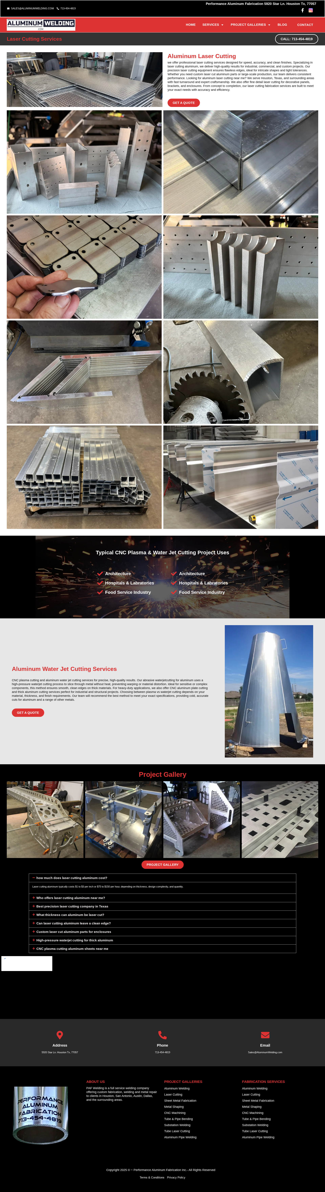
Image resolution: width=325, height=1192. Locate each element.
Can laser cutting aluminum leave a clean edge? (73, 923)
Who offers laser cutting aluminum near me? (70, 898)
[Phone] (162, 1035)
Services (210, 24)
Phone (162, 1045)
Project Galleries (248, 24)
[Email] (265, 1035)
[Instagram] (311, 10)
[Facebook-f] (302, 10)
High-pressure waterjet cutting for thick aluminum (74, 940)
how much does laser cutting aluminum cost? (71, 878)
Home (191, 24)
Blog (282, 24)
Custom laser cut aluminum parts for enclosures (73, 932)
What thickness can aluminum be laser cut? (70, 915)
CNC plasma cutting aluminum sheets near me (72, 949)
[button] (162, 878)
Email (265, 1045)
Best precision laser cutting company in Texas (72, 906)
